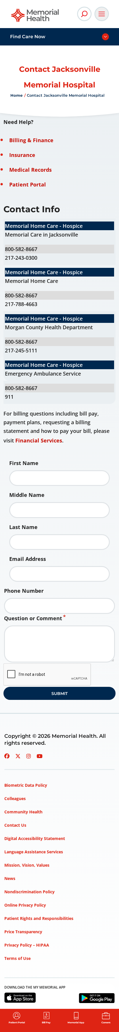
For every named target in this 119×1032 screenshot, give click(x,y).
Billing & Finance (31, 140)
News (9, 878)
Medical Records (30, 169)
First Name (23, 463)
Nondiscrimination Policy (29, 891)
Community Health (23, 812)
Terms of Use (17, 958)
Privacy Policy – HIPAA (26, 945)
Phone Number (24, 590)
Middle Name (26, 494)
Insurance (22, 154)
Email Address (27, 558)
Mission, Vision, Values (26, 865)
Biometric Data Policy (25, 785)
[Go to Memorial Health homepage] (35, 17)
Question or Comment (33, 618)
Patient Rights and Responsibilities (38, 918)
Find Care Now (27, 36)
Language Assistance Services (33, 851)
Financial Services (38, 440)
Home (16, 95)
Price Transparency (23, 931)
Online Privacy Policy (25, 905)
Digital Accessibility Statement (34, 838)
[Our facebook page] (7, 756)
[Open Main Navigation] (101, 14)
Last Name (23, 527)
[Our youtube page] (39, 756)
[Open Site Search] (84, 14)
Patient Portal (27, 184)
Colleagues (15, 798)
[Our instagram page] (28, 756)
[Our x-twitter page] (18, 756)
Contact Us (15, 825)
